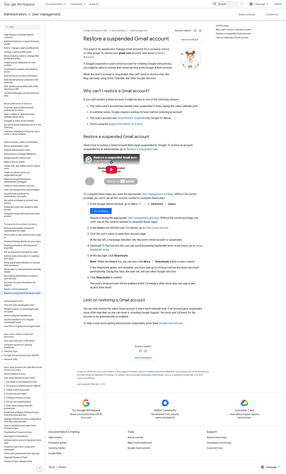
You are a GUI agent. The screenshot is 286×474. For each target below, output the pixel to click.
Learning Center (56, 448)
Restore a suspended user (142, 149)
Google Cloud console (139, 448)
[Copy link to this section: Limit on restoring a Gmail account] (148, 300)
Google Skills (55, 453)
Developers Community (219, 442)
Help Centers (55, 437)
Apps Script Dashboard (140, 442)
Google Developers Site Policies (148, 375)
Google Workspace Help (95, 30)
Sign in (278, 4)
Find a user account (157, 227)
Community (76, 3)
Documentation (54, 3)
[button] (21, 351)
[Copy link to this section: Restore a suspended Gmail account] (152, 137)
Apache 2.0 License (104, 375)
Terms (51, 467)
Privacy (62, 467)
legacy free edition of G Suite (126, 124)
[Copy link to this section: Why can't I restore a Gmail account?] (152, 91)
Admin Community (217, 437)
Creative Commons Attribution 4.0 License (167, 371)
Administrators (15, 14)
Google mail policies (171, 323)
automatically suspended (132, 118)
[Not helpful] (200, 30)
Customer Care (215, 448)
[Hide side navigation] (40, 468)
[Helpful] (195, 30)
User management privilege (157, 194)
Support (94, 3)
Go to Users (101, 211)
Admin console (246, 14)
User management (46, 14)
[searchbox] (22, 27)
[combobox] (227, 4)
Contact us (272, 14)
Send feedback (189, 39)
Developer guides (57, 442)
